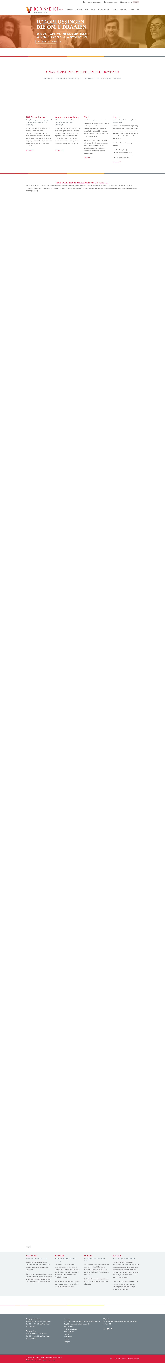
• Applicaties (68, 1336)
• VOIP (66, 1339)
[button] (138, 9)
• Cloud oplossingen (70, 1329)
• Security (67, 1334)
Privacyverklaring (133, 1358)
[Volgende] (30, 1247)
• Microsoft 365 (69, 1331)
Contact (117, 1358)
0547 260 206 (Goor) (111, 2)
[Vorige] (27, 1247)
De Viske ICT (37, 1357)
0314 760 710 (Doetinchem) (92, 2)
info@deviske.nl (127, 2)
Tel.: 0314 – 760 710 (32, 1324)
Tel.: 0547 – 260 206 (32, 1336)
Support (135, 2)
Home (111, 1358)
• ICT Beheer (68, 1326)
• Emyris (67, 1341)
